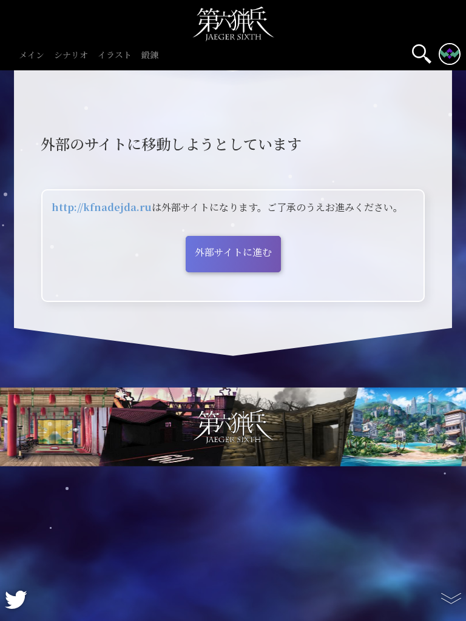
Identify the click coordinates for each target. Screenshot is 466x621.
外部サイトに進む (233, 252)
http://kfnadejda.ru (102, 207)
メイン (31, 55)
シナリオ (71, 55)
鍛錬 (149, 55)
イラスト (115, 55)
